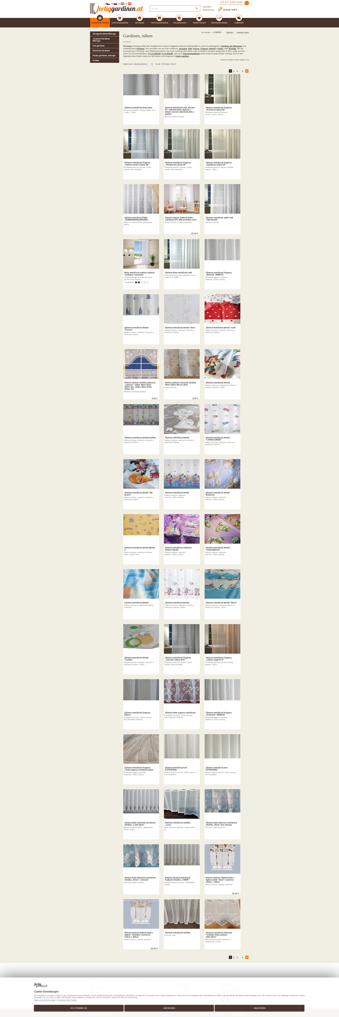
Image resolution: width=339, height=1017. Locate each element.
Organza (204, 48)
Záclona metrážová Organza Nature (137, 714)
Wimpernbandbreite (191, 53)
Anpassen (169, 1008)
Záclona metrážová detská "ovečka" (136, 659)
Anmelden (207, 7)
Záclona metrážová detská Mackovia (218, 494)
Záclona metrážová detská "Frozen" (136, 329)
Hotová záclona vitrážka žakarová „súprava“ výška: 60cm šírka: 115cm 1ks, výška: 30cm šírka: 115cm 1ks (139, 386)
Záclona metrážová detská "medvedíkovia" (218, 549)
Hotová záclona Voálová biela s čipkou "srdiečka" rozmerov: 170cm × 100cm (138, 935)
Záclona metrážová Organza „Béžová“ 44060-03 (219, 274)
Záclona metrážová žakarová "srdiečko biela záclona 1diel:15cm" (219, 935)
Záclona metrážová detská (218, 383)
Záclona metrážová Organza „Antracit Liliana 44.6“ (178, 659)
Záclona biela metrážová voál (178, 273)
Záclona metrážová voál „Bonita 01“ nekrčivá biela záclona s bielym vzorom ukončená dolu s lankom (180, 111)
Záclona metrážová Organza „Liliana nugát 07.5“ (219, 659)
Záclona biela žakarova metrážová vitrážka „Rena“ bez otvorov (221, 824)
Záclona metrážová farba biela (138, 108)
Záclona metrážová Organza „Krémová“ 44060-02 (219, 714)
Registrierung (208, 10)
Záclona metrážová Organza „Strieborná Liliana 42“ (178, 164)
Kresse (196, 48)
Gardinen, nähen (243, 32)
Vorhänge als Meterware (231, 46)
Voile (190, 48)
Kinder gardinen (182, 56)
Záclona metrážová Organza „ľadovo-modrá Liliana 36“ (137, 164)
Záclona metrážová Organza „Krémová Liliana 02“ (219, 109)
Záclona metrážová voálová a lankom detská (178, 549)
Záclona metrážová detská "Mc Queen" (138, 494)
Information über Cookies (67, 1000)
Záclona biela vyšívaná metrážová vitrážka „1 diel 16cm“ (139, 824)
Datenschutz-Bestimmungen (45, 1000)
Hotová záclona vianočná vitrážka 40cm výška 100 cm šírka (180, 384)
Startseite (229, 32)
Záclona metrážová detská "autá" (221, 328)
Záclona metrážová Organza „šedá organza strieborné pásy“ (139, 769)
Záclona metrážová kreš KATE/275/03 (217, 769)
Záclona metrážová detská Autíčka (140, 438)
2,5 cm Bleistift (154, 53)
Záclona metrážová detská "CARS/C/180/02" (218, 439)
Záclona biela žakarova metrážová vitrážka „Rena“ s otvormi (140, 879)
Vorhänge (140, 48)
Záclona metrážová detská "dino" (180, 328)
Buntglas (232, 48)
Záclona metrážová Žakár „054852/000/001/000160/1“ (136, 219)
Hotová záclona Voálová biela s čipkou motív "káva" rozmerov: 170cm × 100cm (220, 880)
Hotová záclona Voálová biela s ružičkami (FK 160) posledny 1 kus (181, 219)
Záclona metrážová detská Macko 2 (139, 549)
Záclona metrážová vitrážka (177, 933)
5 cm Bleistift (167, 53)
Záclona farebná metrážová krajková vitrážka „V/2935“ (177, 879)
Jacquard (183, 48)
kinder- (221, 48)
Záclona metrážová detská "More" (221, 603)
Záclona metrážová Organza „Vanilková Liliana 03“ (219, 164)
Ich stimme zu (78, 1008)
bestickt (212, 48)
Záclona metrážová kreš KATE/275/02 (176, 769)
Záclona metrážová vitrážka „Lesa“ (177, 824)
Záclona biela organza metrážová (180, 713)
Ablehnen (260, 1008)
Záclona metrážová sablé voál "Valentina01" (219, 219)
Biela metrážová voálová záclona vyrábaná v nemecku (139, 274)
